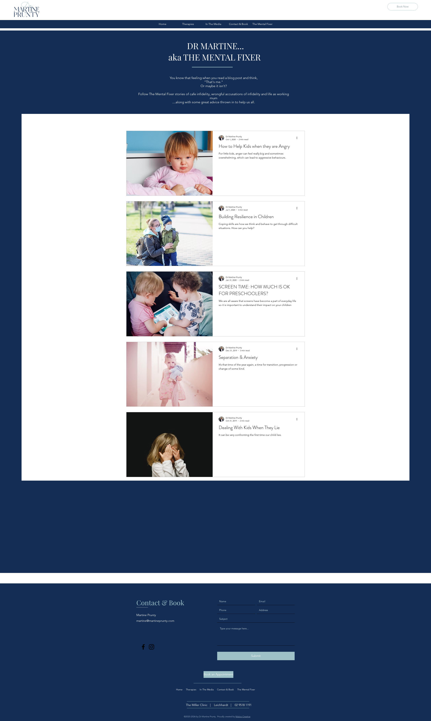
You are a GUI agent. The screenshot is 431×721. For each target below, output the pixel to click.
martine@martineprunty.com (155, 621)
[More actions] (298, 138)
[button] (300, 121)
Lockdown (229, 120)
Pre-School (208, 120)
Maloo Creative (243, 716)
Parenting (150, 120)
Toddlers (188, 120)
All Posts (132, 120)
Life (245, 120)
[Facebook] (143, 646)
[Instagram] (151, 646)
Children (169, 120)
